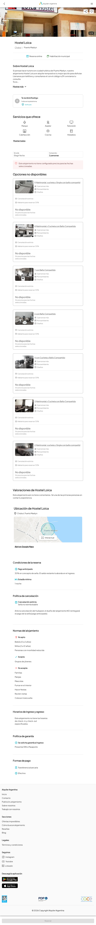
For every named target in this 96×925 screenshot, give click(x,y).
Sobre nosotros (8, 805)
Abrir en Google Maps (24, 546)
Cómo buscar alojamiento (13, 825)
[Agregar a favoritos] (92, 11)
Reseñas (5, 829)
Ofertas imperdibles (11, 821)
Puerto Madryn (30, 47)
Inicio (4, 794)
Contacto (6, 798)
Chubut (18, 47)
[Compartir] (85, 11)
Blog (4, 832)
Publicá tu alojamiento (12, 802)
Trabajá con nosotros (11, 809)
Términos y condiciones (12, 845)
